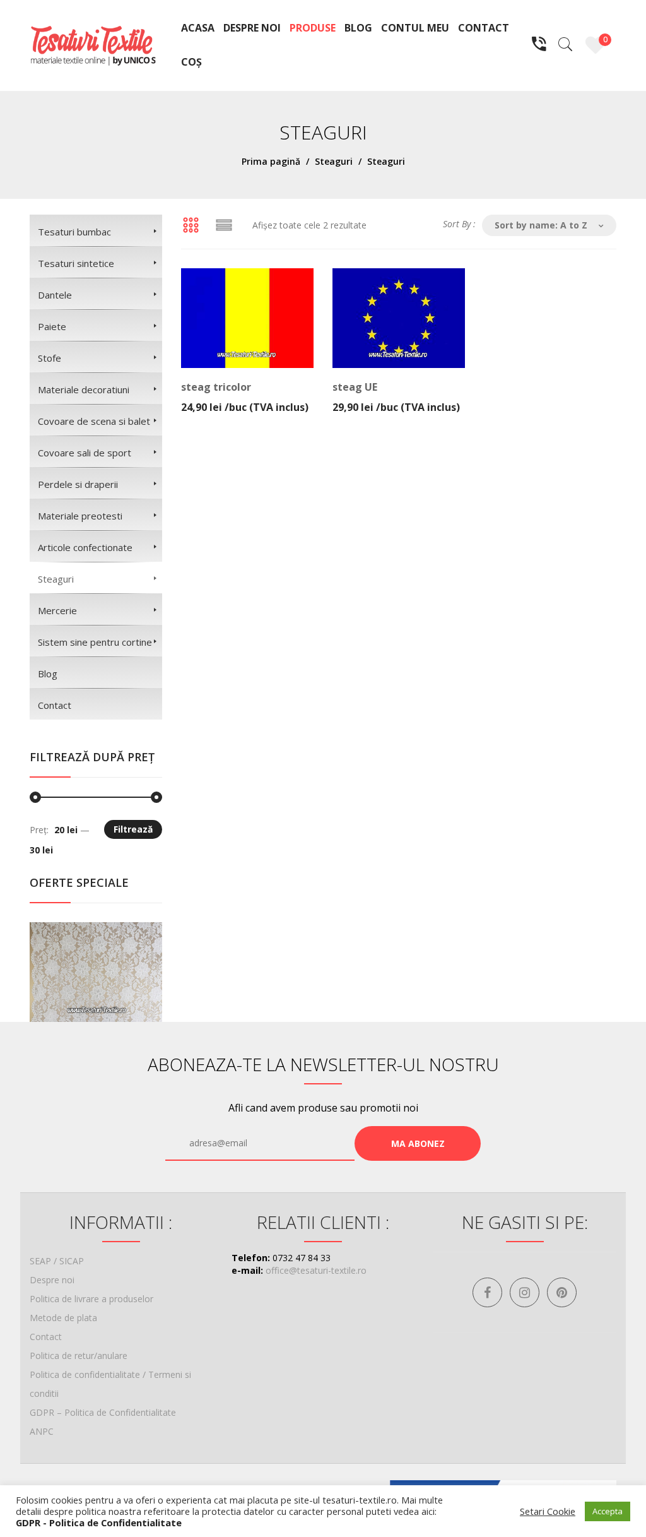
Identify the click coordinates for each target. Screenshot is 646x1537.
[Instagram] (524, 1292)
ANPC (42, 1431)
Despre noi (52, 1280)
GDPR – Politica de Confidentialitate (103, 1412)
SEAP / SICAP (57, 1261)
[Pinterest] (562, 1292)
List (223, 225)
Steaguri (334, 161)
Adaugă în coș (244, 399)
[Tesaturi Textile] (93, 44)
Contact (46, 1337)
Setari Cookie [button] (547, 1511)
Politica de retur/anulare (78, 1356)
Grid (190, 225)
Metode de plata (63, 1318)
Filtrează (133, 829)
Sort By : (459, 224)
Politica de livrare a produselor (91, 1299)
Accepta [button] (607, 1511)
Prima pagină (271, 161)
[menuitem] (197, 28)
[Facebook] (487, 1292)
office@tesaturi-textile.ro (316, 1270)
